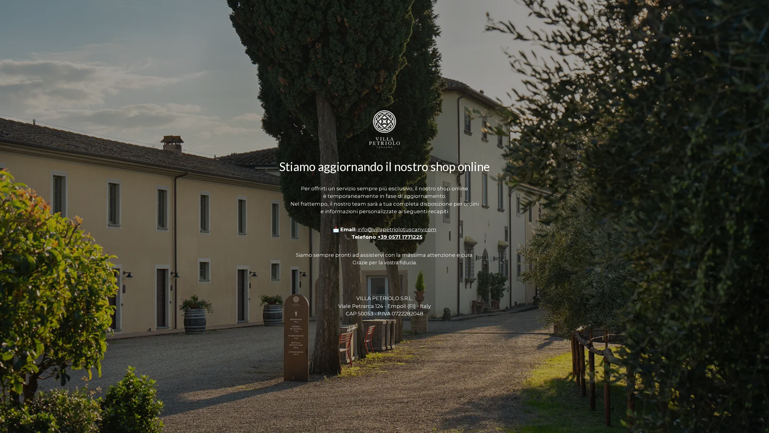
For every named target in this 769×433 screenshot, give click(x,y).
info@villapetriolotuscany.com (396, 229)
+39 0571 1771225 (400, 237)
